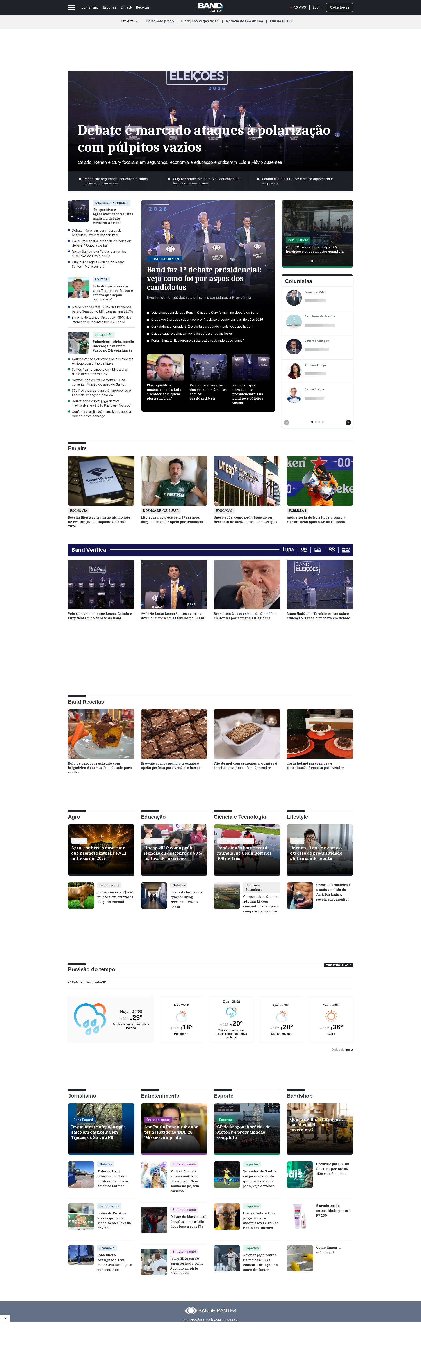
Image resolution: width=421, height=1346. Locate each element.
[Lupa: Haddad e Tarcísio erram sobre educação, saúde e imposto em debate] (320, 586)
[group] (317, 234)
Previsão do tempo (91, 969)
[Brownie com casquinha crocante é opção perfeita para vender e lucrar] (174, 735)
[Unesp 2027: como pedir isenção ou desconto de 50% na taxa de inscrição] (247, 482)
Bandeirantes (217, 1310)
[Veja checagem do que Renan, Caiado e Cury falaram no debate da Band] (101, 586)
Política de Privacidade (223, 1319)
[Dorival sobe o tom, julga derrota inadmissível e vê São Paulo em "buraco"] (227, 1219)
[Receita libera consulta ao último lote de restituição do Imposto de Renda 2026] (101, 482)
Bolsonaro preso (160, 21)
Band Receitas (86, 702)
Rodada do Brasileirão (244, 21)
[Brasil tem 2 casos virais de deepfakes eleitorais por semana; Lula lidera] (247, 586)
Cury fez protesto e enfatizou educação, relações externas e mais (207, 181)
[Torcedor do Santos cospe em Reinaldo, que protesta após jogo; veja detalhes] (227, 1177)
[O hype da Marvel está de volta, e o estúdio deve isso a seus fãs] (154, 1223)
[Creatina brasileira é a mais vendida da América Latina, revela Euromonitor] (300, 898)
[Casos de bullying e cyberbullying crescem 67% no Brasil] (154, 898)
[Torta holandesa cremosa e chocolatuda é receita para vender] (320, 735)
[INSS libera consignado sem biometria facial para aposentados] (81, 1261)
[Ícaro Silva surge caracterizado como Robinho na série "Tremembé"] (154, 1265)
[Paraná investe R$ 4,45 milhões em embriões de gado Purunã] (81, 898)
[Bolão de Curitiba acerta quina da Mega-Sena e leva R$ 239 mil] (81, 1219)
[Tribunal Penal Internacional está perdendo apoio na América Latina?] (81, 1177)
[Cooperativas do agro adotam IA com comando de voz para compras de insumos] (227, 900)
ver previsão (337, 964)
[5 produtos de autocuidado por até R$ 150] (300, 1219)
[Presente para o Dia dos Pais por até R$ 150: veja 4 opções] (300, 1177)
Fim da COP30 (282, 21)
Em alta (77, 448)
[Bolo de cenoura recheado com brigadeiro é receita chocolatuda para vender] (101, 735)
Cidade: (77, 982)
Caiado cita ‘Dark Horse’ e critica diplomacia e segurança (297, 181)
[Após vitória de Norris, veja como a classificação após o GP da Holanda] (320, 482)
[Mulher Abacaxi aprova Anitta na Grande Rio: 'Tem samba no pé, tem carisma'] (154, 1179)
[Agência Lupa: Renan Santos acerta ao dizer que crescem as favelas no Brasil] (174, 586)
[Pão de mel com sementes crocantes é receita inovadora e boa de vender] (247, 735)
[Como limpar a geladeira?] (300, 1261)
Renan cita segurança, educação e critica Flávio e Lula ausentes (116, 181)
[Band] (210, 7)
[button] (290, 219)
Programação (191, 1319)
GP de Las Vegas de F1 (200, 21)
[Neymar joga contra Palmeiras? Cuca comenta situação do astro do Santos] (227, 1261)
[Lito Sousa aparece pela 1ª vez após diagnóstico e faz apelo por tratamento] (174, 482)
